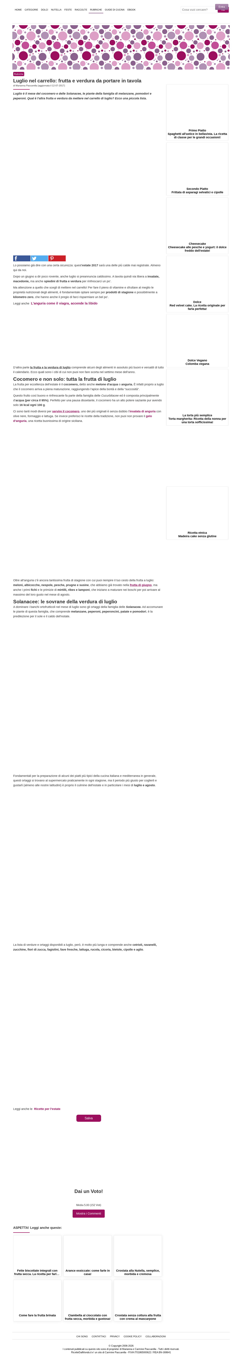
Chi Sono (82, 1336)
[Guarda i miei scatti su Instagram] (201, 80)
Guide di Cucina (114, 9)
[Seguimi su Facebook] (184, 80)
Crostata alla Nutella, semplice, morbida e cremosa (138, 1251)
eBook (131, 9)
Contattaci (99, 1336)
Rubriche (96, 9)
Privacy (115, 1336)
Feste (68, 9)
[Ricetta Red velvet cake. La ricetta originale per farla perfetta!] (197, 276)
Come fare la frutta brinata (37, 1296)
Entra (222, 6)
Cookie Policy (133, 1336)
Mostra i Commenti (88, 1213)
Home (18, 9)
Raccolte (81, 9)
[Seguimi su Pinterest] (192, 80)
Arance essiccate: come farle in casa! (87, 1251)
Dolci (44, 9)
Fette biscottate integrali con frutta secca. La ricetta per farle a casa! (37, 1251)
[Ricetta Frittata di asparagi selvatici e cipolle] (197, 163)
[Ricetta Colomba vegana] (197, 334)
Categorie (31, 9)
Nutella (56, 9)
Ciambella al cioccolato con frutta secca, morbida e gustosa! (87, 1296)
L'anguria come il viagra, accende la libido (64, 303)
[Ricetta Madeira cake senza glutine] (197, 507)
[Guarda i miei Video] (210, 80)
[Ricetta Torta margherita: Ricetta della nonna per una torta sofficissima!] (197, 389)
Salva (89, 1118)
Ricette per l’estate (47, 1109)
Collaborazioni (156, 1336)
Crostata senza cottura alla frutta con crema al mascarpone (138, 1296)
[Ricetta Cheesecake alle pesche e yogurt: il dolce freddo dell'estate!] (197, 218)
